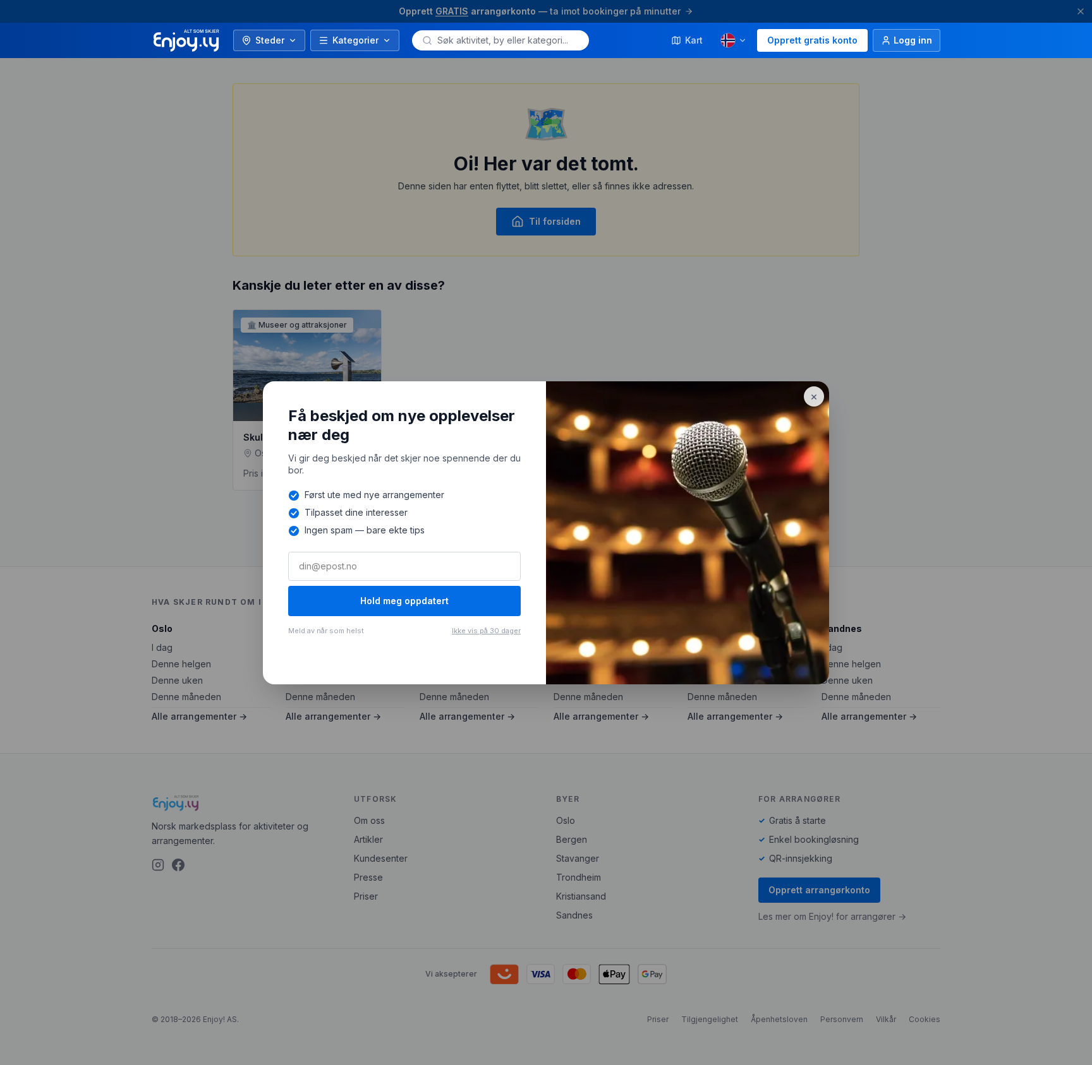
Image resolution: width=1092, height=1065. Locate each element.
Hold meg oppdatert (404, 600)
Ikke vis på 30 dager (486, 630)
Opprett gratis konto (812, 40)
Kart (694, 40)
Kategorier (355, 40)
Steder (269, 40)
